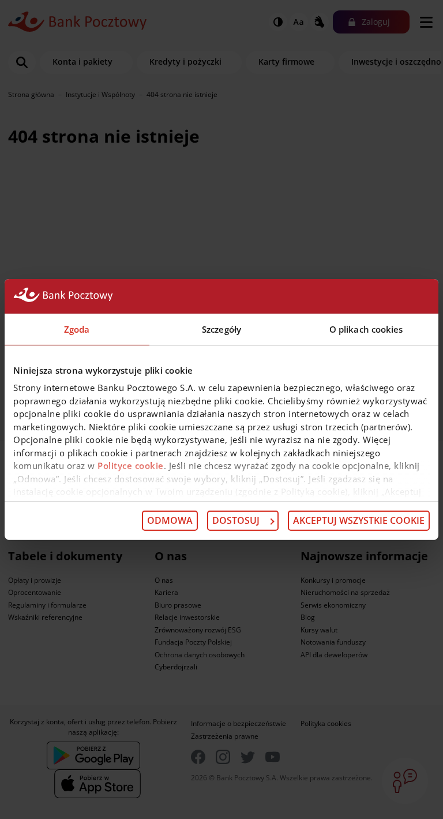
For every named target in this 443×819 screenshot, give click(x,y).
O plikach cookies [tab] (366, 329)
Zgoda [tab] (77, 329)
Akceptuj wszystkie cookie (359, 520)
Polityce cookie (130, 465)
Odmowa (170, 520)
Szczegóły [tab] (221, 329)
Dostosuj (236, 520)
